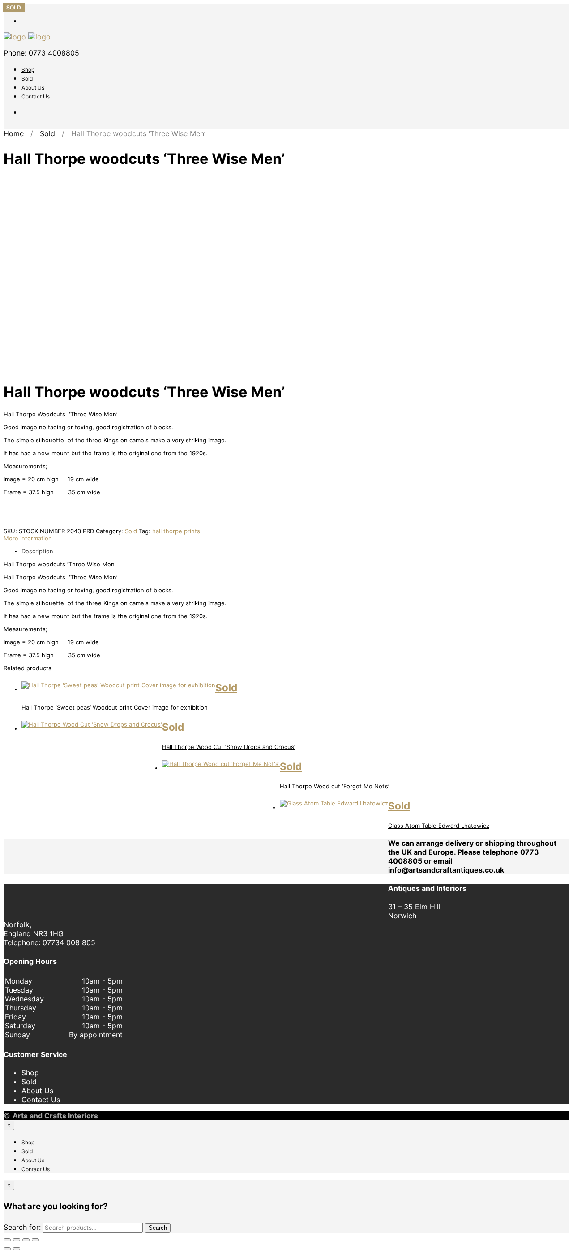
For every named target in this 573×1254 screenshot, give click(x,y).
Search (158, 1227)
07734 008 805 (69, 942)
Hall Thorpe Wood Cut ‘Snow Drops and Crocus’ (228, 746)
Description (37, 551)
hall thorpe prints (176, 531)
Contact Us (35, 96)
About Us (32, 87)
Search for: (22, 1227)
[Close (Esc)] (35, 1239)
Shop (27, 69)
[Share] (26, 1239)
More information (28, 538)
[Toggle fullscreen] (16, 1239)
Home (14, 133)
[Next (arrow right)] (16, 1248)
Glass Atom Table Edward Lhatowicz (438, 825)
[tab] (295, 551)
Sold (27, 78)
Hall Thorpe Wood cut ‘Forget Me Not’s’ (334, 786)
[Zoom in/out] (7, 1239)
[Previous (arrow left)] (7, 1248)
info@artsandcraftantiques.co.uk (446, 869)
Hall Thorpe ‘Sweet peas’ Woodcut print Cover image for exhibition (114, 707)
